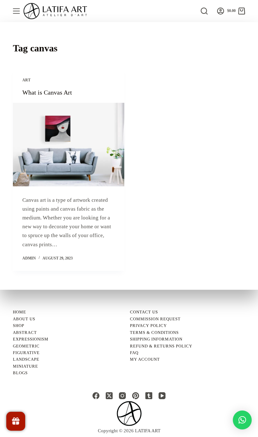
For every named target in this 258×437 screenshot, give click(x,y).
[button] (242, 420)
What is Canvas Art (47, 92)
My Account (145, 359)
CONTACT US (144, 312)
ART (26, 80)
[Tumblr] (148, 395)
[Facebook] (96, 395)
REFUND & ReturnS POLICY (161, 346)
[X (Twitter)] (109, 395)
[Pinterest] (135, 395)
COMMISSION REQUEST (155, 319)
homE (19, 312)
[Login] (220, 11)
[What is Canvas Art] (68, 145)
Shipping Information (156, 339)
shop (18, 325)
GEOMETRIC (26, 346)
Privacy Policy (148, 325)
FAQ (134, 352)
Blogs (20, 372)
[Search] (204, 11)
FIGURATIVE (26, 352)
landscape (26, 359)
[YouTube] (162, 395)
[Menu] (16, 11)
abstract (25, 332)
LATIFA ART (147, 430)
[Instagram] (122, 395)
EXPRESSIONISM (30, 339)
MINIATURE (25, 366)
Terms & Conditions (154, 332)
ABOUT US (24, 319)
